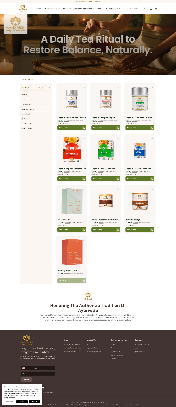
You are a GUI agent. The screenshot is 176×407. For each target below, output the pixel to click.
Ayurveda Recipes (93, 348)
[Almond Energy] (139, 201)
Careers (113, 359)
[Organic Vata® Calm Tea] (105, 150)
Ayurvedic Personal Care (72, 351)
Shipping (66, 121)
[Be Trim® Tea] (71, 201)
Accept (34, 402)
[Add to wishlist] (84, 87)
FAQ (112, 348)
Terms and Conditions (142, 344)
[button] (38, 8)
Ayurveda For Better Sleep (73, 348)
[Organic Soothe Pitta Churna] (71, 99)
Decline (22, 402)
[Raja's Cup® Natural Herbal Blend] (105, 201)
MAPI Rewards (115, 351)
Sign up (26, 379)
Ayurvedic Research (94, 351)
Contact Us (115, 344)
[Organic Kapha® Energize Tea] (71, 150)
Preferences (10, 402)
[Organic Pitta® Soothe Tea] (139, 150)
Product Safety (140, 351)
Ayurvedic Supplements (72, 344)
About (89, 344)
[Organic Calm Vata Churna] (139, 99)
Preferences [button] (12, 397)
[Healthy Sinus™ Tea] (71, 252)
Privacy (137, 348)
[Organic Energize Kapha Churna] (105, 99)
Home (24, 79)
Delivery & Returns (117, 355)
